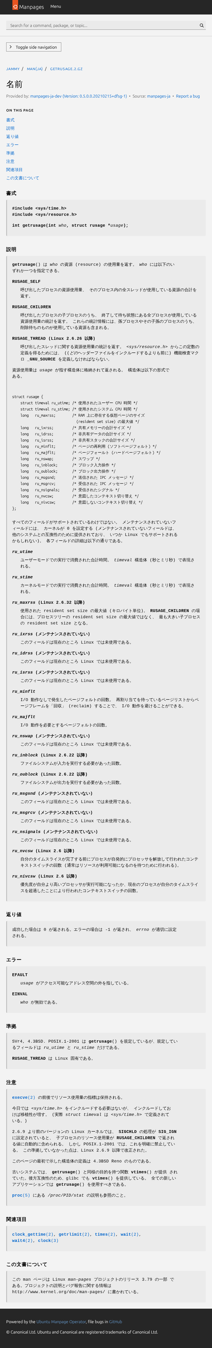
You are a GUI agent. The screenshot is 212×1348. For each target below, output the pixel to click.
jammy (13, 68)
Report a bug (188, 96)
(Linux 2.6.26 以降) (53, 338)
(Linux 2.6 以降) (43, 851)
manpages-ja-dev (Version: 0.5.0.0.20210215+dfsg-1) (78, 96)
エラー (12, 144)
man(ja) (35, 68)
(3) (48, 1241)
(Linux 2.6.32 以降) (48, 602)
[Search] (202, 25)
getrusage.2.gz (66, 68)
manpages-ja (158, 96)
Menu (55, 6)
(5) (21, 1195)
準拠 (10, 153)
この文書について (22, 177)
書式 (10, 119)
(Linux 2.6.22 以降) (50, 755)
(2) (23, 1097)
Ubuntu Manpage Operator (61, 1321)
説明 (10, 128)
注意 (10, 161)
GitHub (115, 1321)
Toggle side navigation (36, 47)
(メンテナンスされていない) (51, 634)
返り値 (12, 136)
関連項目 (14, 169)
